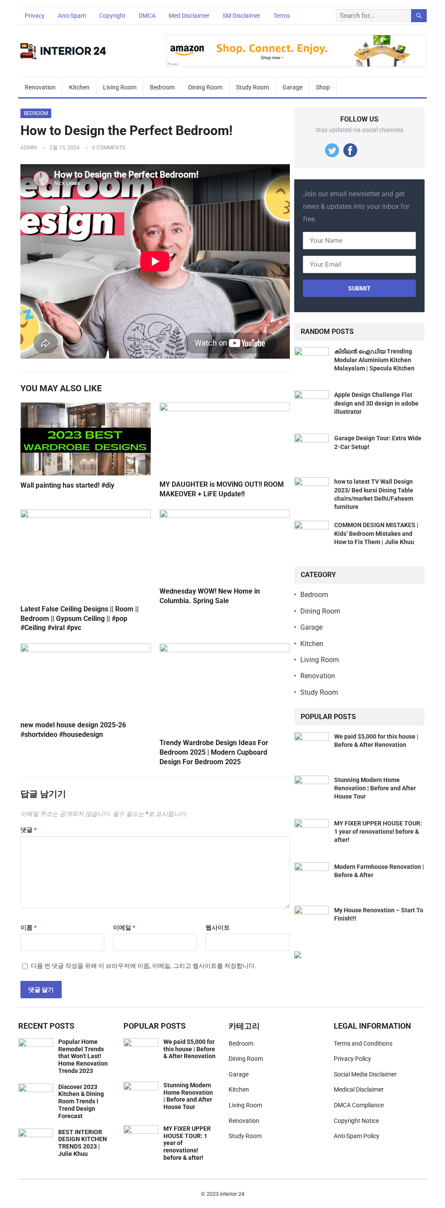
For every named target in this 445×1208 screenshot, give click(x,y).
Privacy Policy (352, 1058)
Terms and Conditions (363, 1043)
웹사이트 (218, 927)
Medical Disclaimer (359, 1089)
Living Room (119, 87)
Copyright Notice (356, 1120)
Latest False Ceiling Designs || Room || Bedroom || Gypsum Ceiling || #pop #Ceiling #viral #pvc (79, 618)
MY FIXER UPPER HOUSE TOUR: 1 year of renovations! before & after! (378, 831)
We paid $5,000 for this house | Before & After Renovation (189, 1049)
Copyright (112, 15)
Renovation (40, 87)
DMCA (147, 15)
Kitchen (79, 87)
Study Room (252, 87)
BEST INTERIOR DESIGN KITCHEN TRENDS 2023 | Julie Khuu (82, 1143)
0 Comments (108, 148)
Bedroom (162, 87)
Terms (281, 15)
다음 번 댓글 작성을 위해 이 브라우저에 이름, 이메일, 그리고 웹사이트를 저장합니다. (143, 965)
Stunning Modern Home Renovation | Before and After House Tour (375, 788)
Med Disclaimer (189, 15)
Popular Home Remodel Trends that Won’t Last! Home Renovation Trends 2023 (83, 1056)
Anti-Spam (72, 15)
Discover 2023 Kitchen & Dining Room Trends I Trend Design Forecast (81, 1101)
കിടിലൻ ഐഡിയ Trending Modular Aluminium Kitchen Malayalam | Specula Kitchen (374, 359)
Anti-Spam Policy (356, 1135)
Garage (292, 87)
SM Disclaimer (241, 15)
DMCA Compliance (359, 1105)
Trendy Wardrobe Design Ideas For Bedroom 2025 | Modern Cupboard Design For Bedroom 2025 (213, 752)
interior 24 (232, 1194)
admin (28, 148)
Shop (323, 87)
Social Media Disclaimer (365, 1074)
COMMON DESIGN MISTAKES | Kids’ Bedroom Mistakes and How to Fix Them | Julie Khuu (376, 533)
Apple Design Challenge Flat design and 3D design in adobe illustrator (376, 403)
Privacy (35, 15)
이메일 (124, 927)
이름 (28, 927)
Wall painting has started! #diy (67, 485)
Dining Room (205, 87)
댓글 (28, 829)
